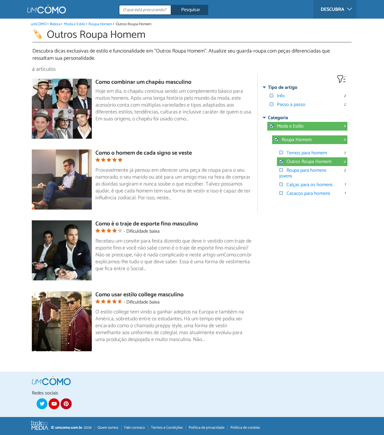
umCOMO (38, 24)
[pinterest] (66, 403)
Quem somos (108, 427)
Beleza (55, 24)
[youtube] (54, 403)
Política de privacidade (206, 427)
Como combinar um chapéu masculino (143, 82)
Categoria (278, 118)
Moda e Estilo (74, 24)
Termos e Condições (167, 427)
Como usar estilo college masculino (139, 294)
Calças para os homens (309, 185)
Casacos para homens (308, 193)
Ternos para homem (306, 153)
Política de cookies (245, 427)
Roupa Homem (100, 24)
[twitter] (42, 403)
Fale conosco (134, 427)
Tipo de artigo (282, 87)
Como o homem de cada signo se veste (143, 153)
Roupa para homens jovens (302, 173)
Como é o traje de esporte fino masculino (146, 223)
